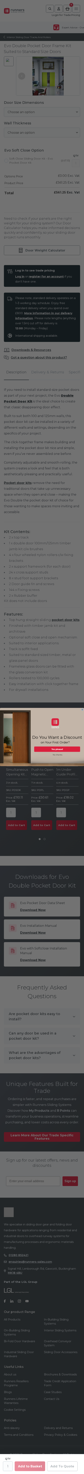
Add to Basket (30, 1466)
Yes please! (57, 749)
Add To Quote (62, 1466)
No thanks (58, 754)
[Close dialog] (82, 709)
